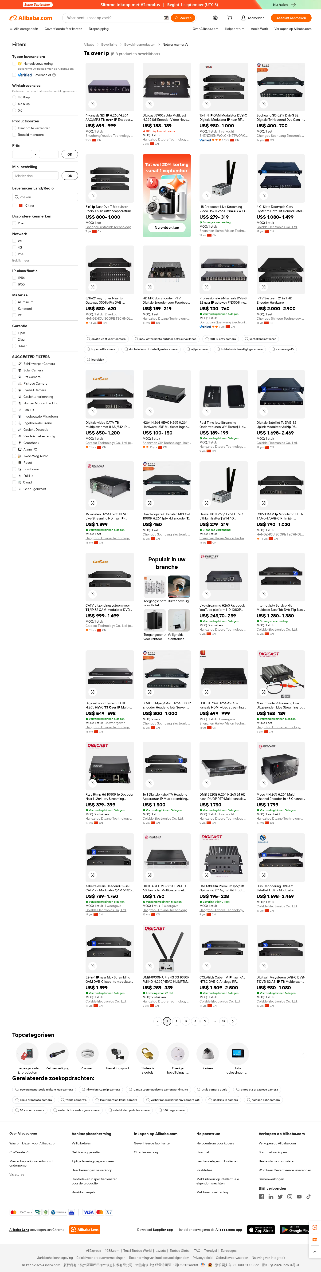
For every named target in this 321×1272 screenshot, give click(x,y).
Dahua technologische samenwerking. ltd (160, 1089)
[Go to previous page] (157, 1021)
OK (69, 154)
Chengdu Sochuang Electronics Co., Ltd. (281, 135)
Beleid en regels (83, 1192)
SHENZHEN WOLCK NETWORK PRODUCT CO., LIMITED (224, 135)
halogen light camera (266, 1100)
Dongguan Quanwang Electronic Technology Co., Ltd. (224, 322)
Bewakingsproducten (140, 44)
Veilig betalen (81, 1143)
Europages (229, 1250)
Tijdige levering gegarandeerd (93, 1161)
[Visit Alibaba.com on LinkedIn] (271, 1197)
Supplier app (163, 1230)
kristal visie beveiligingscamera (242, 349)
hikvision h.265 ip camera (103, 1089)
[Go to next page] (233, 1021)
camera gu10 (285, 349)
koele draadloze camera (36, 1100)
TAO (197, 1250)
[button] (166, 18)
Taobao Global (180, 1250)
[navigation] (45, 533)
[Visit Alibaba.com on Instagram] (290, 1197)
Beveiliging (109, 44)
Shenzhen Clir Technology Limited (167, 443)
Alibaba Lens (19, 1230)
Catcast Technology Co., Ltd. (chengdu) (110, 443)
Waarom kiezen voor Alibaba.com (33, 1143)
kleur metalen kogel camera (118, 1100)
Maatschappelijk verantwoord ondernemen (30, 1163)
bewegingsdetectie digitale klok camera (46, 1089)
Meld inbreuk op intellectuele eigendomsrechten (217, 1181)
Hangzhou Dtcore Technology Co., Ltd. (167, 139)
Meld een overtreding (212, 1192)
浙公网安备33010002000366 (237, 1265)
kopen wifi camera (103, 349)
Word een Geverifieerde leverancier (285, 1170)
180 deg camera (174, 1110)
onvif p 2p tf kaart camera (108, 339)
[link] (315, 1227)
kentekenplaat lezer (263, 339)
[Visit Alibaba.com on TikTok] (308, 1197)
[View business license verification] (203, 1265)
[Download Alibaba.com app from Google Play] (296, 1229)
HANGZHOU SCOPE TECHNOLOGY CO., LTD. (110, 318)
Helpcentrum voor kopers (215, 1143)
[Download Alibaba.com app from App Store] (261, 1229)
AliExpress (93, 1250)
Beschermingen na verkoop (92, 1170)
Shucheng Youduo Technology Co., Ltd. (110, 135)
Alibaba (89, 44)
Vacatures (16, 1174)
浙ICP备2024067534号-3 (280, 1265)
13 (223, 1021)
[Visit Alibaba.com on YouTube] (299, 1197)
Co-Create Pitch (21, 1152)
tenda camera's (76, 1100)
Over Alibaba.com (23, 1133)
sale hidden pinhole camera (131, 1110)
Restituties (204, 1170)
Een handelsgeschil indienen (217, 1161)
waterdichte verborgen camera (79, 1110)
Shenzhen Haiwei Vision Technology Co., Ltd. (224, 231)
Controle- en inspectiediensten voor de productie (94, 1181)
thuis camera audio (214, 1089)
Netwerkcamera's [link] (175, 44)
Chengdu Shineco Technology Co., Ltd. (281, 318)
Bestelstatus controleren (277, 1161)
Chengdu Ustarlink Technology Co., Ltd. (110, 227)
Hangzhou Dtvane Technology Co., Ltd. (167, 318)
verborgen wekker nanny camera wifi (175, 1100)
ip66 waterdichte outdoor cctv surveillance (167, 339)
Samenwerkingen (271, 1179)
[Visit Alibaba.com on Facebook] (261, 1197)
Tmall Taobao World (137, 1250)
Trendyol (210, 1250)
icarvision (97, 359)
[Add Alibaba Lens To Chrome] (84, 1229)
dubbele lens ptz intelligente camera (153, 349)
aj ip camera (199, 349)
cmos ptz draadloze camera (259, 1089)
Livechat (202, 1152)
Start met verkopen (273, 1152)
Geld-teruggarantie (86, 1152)
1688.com (112, 1250)
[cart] (230, 18)
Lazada (161, 1250)
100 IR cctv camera (223, 339)
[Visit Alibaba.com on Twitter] (280, 1197)
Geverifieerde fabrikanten (153, 1143)
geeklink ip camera (225, 1100)
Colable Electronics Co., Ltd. (277, 227)
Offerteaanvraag (146, 1152)
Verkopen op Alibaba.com (277, 1143)
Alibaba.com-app (228, 1230)
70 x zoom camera (32, 1110)
